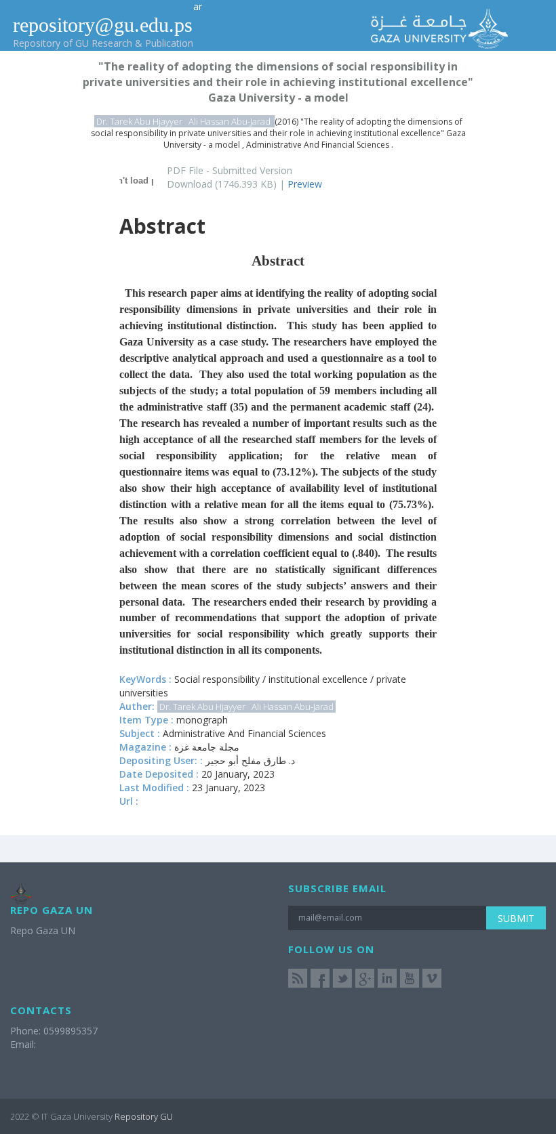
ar (197, 6)
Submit (516, 918)
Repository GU (144, 1116)
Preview (304, 183)
